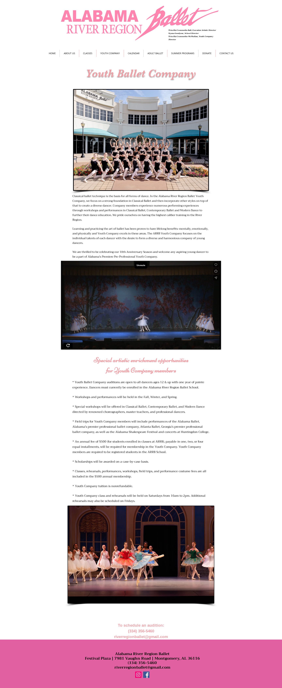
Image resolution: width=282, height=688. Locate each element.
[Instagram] (138, 675)
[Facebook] (146, 675)
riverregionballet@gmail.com (141, 636)
